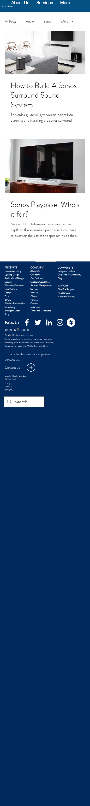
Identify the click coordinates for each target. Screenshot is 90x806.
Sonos (47, 21)
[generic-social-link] (71, 322)
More (65, 21)
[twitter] (38, 322)
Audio (30, 21)
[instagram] (60, 322)
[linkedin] (49, 322)
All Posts (10, 21)
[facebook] (27, 322)
